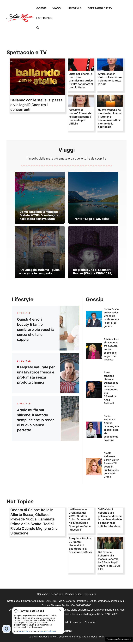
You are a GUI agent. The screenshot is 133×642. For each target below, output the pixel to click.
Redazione (57, 594)
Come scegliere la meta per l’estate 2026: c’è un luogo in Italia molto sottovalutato (39, 215)
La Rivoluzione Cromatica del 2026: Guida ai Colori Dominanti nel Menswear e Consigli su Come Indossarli (80, 519)
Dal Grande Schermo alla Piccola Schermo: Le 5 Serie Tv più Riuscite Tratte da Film (109, 560)
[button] (37, 28)
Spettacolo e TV (100, 8)
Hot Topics (44, 18)
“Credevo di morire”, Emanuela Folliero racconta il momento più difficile (80, 116)
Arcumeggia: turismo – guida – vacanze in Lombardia (39, 271)
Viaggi (56, 8)
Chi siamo (42, 594)
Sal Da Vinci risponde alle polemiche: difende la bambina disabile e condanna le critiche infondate (110, 518)
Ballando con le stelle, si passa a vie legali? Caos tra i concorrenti (36, 104)
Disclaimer (90, 594)
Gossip (41, 8)
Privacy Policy (73, 594)
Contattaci (91, 622)
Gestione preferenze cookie (119, 639)
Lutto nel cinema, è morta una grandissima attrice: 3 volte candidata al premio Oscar (81, 80)
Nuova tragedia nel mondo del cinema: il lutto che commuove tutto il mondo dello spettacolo (109, 118)
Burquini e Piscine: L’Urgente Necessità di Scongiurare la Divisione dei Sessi (80, 545)
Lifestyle (74, 8)
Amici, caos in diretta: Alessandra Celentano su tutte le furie (110, 79)
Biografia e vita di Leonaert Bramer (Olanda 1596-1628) (92, 271)
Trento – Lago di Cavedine (91, 218)
